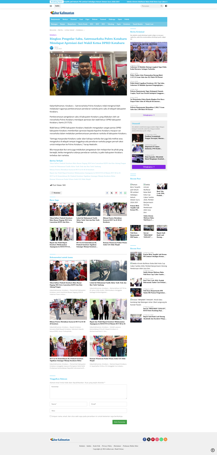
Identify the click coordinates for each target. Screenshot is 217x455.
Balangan (54, 24)
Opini (120, 19)
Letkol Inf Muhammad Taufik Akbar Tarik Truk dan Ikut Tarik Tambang (75, 166)
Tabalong (111, 24)
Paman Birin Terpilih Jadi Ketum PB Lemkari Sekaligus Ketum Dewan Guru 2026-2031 (64, 2)
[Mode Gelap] (166, 6)
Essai (81, 19)
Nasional (103, 19)
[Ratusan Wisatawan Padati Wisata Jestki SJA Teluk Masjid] (115, 234)
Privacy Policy (107, 446)
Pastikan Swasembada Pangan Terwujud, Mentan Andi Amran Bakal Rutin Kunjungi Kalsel (154, 137)
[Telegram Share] (120, 193)
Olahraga (112, 19)
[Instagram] (157, 440)
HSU (103, 24)
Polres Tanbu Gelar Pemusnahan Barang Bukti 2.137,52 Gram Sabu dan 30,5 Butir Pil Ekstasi (146, 76)
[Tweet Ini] (111, 193)
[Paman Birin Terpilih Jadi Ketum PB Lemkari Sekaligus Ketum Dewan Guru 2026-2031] (135, 193)
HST (97, 24)
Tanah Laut (149, 24)
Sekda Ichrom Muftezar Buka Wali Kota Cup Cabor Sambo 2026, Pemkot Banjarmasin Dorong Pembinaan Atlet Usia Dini (151, 2)
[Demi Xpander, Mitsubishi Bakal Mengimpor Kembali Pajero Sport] (137, 158)
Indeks (57, 6)
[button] (161, 6)
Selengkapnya (148, 115)
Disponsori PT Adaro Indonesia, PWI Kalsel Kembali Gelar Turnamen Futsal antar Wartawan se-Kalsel (154, 148)
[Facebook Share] (107, 193)
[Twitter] (149, 440)
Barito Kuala (82, 24)
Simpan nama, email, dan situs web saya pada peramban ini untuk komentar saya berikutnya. (87, 416)
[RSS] (165, 440)
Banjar (62, 24)
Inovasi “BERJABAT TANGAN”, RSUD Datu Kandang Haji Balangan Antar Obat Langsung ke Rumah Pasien (148, 235)
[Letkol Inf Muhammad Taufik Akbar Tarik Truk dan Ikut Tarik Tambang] (88, 209)
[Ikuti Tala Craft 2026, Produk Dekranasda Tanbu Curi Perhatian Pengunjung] (162, 186)
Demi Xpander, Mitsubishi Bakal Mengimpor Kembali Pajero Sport (154, 158)
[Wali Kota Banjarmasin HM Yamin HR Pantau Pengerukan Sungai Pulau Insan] (135, 228)
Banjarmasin (55, 19)
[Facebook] (144, 440)
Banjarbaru (72, 24)
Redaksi (82, 446)
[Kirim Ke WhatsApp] (125, 193)
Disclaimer (117, 446)
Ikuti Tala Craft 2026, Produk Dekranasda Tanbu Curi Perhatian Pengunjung (161, 194)
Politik (127, 19)
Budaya (65, 19)
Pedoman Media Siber (130, 446)
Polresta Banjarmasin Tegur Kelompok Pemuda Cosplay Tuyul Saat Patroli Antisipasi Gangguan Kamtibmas (147, 92)
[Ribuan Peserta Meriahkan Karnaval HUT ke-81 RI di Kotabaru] (115, 209)
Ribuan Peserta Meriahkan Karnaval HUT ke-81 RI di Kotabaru (72, 170)
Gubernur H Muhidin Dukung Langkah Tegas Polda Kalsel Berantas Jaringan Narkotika (148, 68)
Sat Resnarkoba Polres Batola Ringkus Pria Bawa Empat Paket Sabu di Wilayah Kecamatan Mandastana (147, 101)
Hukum (94, 19)
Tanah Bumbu (138, 24)
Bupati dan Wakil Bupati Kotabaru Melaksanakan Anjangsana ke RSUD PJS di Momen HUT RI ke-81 (85, 173)
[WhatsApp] (161, 440)
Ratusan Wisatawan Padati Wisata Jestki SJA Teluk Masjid (70, 179)
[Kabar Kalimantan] (62, 13)
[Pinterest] (153, 440)
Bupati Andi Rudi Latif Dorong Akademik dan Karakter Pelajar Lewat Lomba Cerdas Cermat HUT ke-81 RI (162, 235)
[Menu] (51, 6)
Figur (87, 19)
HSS (91, 24)
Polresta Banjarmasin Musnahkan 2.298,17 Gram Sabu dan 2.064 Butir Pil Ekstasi (147, 108)
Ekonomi (74, 19)
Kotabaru (126, 24)
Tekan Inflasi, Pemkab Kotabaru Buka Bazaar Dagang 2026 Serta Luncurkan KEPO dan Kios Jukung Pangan (88, 163)
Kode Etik (96, 446)
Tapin (119, 24)
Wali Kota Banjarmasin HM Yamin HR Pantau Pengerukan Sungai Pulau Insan (135, 235)
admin (56, 47)
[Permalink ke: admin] (51, 48)
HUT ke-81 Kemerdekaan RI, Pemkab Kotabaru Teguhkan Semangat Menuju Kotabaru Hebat (82, 176)
